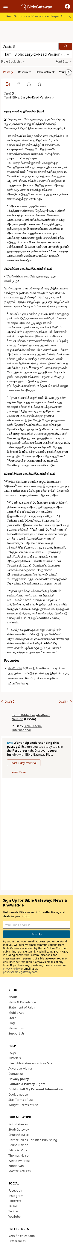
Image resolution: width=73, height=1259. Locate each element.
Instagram (15, 1196)
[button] (67, 6)
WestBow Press (19, 1161)
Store (12, 1018)
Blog (11, 1023)
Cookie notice (18, 1094)
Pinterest (14, 1201)
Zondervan (16, 1166)
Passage (8, 72)
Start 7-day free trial (23, 763)
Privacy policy (18, 1079)
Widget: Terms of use (23, 1105)
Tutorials (14, 1058)
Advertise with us (20, 1068)
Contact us (16, 1074)
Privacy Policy (11, 968)
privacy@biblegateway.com (20, 972)
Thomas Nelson (19, 1155)
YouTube (14, 1216)
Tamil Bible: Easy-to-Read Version (31, 717)
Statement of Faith (21, 1007)
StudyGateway (18, 1129)
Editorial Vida (17, 1150)
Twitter (13, 1211)
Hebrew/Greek (45, 72)
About (12, 997)
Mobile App (16, 1013)
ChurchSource (18, 1135)
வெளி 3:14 (15, 668)
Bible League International (27, 728)
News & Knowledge (22, 1002)
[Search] (65, 46)
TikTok (13, 1206)
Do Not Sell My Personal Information (35, 1089)
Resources (24, 72)
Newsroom (16, 1028)
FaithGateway (18, 1124)
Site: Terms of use (21, 1100)
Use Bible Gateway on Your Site (30, 1063)
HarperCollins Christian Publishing (32, 1140)
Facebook (15, 1190)
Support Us (16, 1033)
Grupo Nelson (18, 1145)
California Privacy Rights (26, 1084)
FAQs (12, 1053)
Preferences (17, 1241)
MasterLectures (19, 1171)
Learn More (18, 772)
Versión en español (22, 1236)
